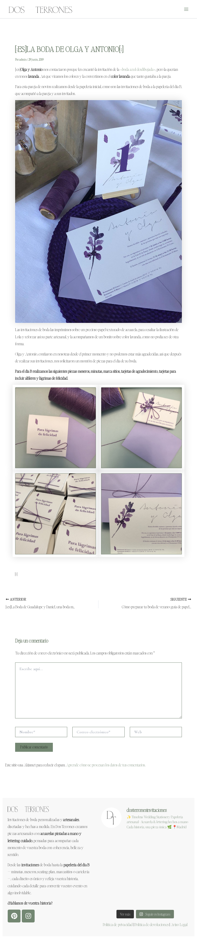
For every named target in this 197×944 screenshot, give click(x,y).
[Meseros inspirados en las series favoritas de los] (145, 879)
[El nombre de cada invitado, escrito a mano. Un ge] (175, 861)
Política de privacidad (118, 924)
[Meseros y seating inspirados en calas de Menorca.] (115, 843)
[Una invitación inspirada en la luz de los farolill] (145, 897)
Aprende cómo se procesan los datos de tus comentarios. (105, 764)
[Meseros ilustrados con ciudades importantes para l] (145, 861)
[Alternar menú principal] (186, 9)
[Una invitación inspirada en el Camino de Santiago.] (175, 879)
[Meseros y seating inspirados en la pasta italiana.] (175, 843)
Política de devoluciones (152, 924)
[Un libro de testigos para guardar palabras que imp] (175, 897)
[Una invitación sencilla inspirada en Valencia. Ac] (115, 861)
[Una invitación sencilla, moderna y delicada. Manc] (145, 843)
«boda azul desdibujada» (137, 69)
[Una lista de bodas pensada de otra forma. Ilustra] (115, 897)
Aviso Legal (179, 924)
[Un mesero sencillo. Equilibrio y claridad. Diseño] (115, 879)
